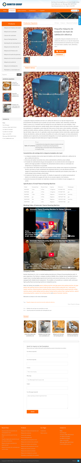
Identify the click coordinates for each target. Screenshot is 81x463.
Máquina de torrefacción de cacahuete (10, 47)
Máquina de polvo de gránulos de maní (11, 55)
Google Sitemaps (22, 460)
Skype (78, 461)
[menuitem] (41, 10)
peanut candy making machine (37, 291)
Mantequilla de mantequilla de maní (11, 43)
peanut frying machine (52, 291)
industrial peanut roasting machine (42, 289)
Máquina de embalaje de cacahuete (9, 66)
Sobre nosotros (22, 10)
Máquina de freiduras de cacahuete (9, 51)
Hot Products (36, 460)
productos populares (30, 23)
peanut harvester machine (60, 293)
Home (4, 10)
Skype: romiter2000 (70, 6)
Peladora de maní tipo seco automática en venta (37, 308)
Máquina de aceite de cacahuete (9, 62)
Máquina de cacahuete (10, 31)
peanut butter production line (60, 287)
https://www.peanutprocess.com (58, 6)
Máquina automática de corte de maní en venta (72, 335)
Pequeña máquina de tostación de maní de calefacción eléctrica (41, 302)
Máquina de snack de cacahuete (12, 58)
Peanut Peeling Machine (10, 39)
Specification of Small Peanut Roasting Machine (47, 146)
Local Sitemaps (29, 460)
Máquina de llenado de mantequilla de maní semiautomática (58, 335)
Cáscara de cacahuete (10, 35)
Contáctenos (32, 10)
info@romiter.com (58, 4)
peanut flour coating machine (66, 291)
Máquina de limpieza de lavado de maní (11, 28)
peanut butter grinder (45, 287)
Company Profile (40, 149)
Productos (12, 10)
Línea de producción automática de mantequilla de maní (39, 310)
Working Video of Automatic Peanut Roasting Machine (49, 147)
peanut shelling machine (46, 285)
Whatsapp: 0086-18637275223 (69, 4)
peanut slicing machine (58, 289)
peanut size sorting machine (43, 293)
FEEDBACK (59, 54)
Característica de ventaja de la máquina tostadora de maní (49, 144)
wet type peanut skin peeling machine (63, 285)
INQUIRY (61, 51)
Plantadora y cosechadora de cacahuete (11, 70)
